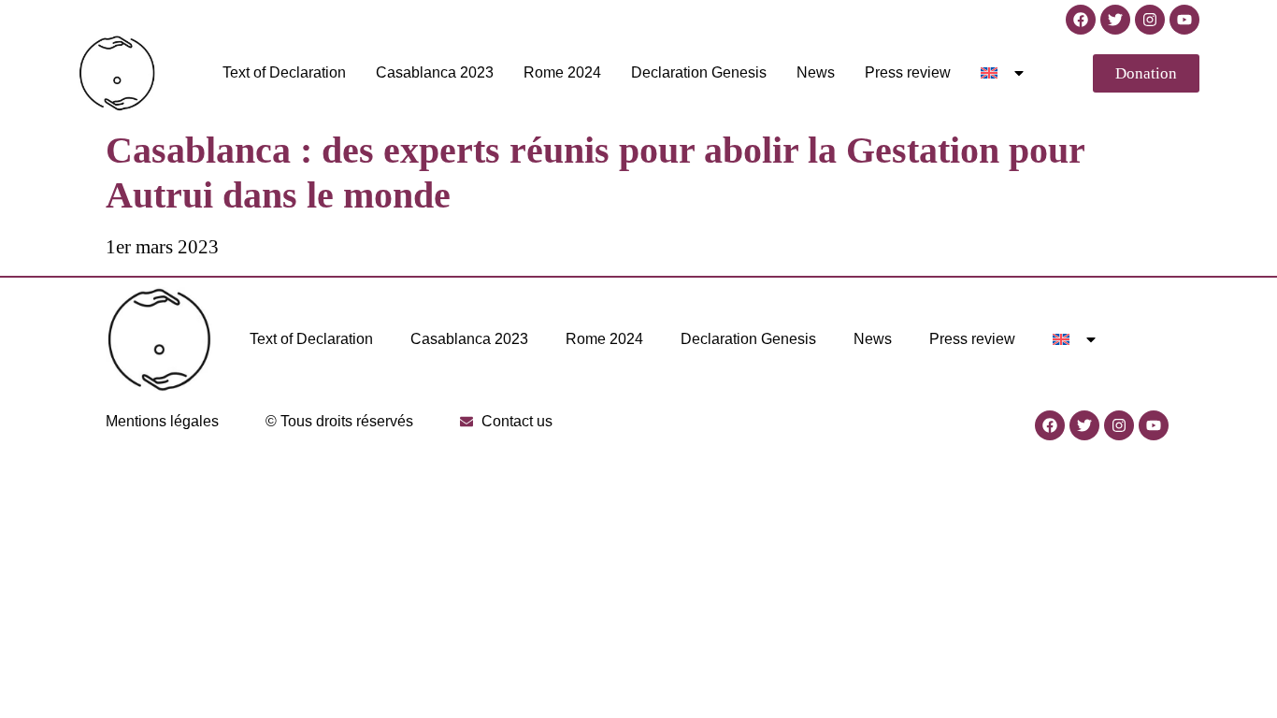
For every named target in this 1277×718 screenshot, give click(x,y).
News (815, 72)
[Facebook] (1081, 20)
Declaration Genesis (699, 72)
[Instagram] (1150, 20)
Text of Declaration (284, 72)
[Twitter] (1115, 20)
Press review (908, 72)
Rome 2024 (562, 72)
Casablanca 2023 (435, 72)
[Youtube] (1184, 20)
